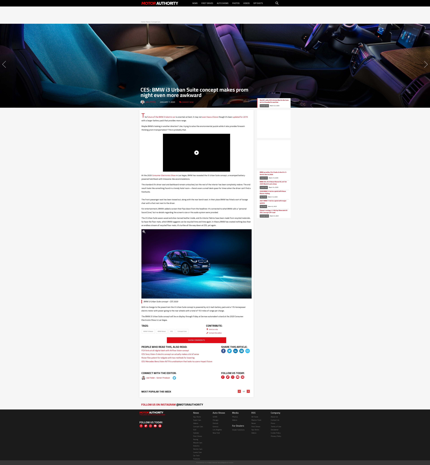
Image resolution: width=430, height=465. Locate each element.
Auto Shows (222, 3)
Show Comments (196, 340)
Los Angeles (217, 429)
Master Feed (256, 420)
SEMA (215, 416)
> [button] (248, 391)
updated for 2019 (240, 117)
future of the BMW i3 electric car (161, 117)
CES (171, 331)
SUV (194, 429)
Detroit (215, 423)
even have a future (210, 117)
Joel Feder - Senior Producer (158, 378)
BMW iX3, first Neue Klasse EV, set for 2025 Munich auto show (273, 183)
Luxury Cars (263, 178)
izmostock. (231, 463)
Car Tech (196, 455)
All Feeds (254, 416)
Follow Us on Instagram (172, 404)
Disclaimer (274, 429)
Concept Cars (155, 22)
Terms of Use (276, 426)
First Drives (207, 3)
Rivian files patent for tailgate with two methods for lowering (168, 358)
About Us (274, 416)
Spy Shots (258, 3)
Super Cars (197, 420)
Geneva (215, 426)
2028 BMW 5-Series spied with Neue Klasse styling (273, 192)
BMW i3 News (148, 331)
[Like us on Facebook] (223, 377)
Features (196, 458)
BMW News (162, 331)
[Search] (283, 3)
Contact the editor (215, 332)
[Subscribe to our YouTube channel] (237, 377)
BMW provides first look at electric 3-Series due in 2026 (273, 173)
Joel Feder (150, 102)
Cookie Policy (276, 433)
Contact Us (275, 420)
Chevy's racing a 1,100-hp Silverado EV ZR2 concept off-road (273, 211)
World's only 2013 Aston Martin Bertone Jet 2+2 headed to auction (274, 101)
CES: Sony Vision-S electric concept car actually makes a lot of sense (170, 354)
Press (273, 423)
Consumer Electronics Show (164, 175)
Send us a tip (213, 329)
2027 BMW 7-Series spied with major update (273, 202)
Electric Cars (197, 449)
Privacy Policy (276, 436)
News (195, 3)
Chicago (215, 420)
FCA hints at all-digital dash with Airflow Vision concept (165, 350)
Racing (195, 439)
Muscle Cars (197, 442)
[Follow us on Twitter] (227, 377)
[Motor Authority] (159, 3)
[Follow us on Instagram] (232, 377)
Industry (196, 445)
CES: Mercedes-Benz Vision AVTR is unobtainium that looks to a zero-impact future (176, 361)
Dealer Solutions (238, 429)
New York (216, 433)
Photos (236, 3)
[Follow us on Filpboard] (242, 377)
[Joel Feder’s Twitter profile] (172, 378)
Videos (246, 3)
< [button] (239, 391)
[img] (223, 351)
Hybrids (196, 433)
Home (143, 22)
